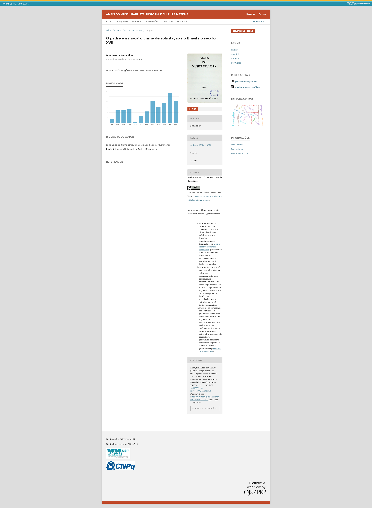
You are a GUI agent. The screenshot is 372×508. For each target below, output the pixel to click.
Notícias (182, 21)
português (236, 62)
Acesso (262, 14)
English (234, 49)
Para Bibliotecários (239, 153)
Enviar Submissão (243, 31)
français (235, 58)
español (235, 54)
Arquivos (122, 21)
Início (109, 30)
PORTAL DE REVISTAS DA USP (16, 4)
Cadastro (250, 14)
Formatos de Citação (203, 408)
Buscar (259, 21)
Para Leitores (237, 144)
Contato (168, 21)
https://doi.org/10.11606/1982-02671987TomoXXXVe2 (137, 70)
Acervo (118, 30)
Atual (109, 21)
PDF (193, 109)
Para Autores (237, 149)
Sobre (136, 21)
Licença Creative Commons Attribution (209, 247)
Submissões (152, 21)
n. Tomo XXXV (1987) (134, 30)
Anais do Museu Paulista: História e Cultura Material (148, 14)
